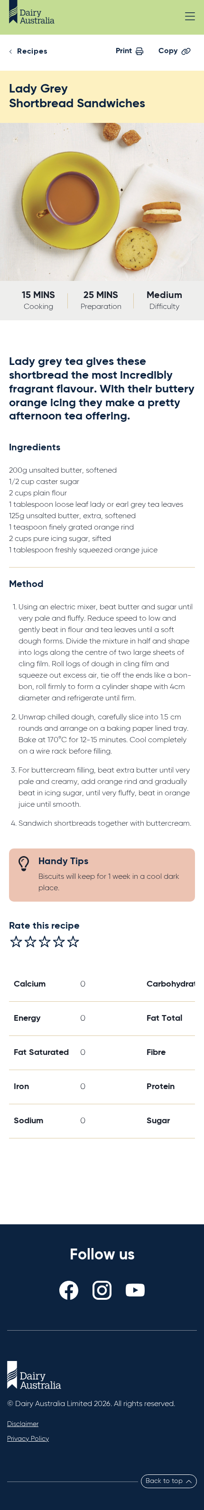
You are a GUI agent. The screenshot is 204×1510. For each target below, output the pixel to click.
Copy (167, 51)
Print (124, 51)
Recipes (32, 52)
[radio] (16, 941)
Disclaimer (22, 1424)
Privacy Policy (28, 1438)
